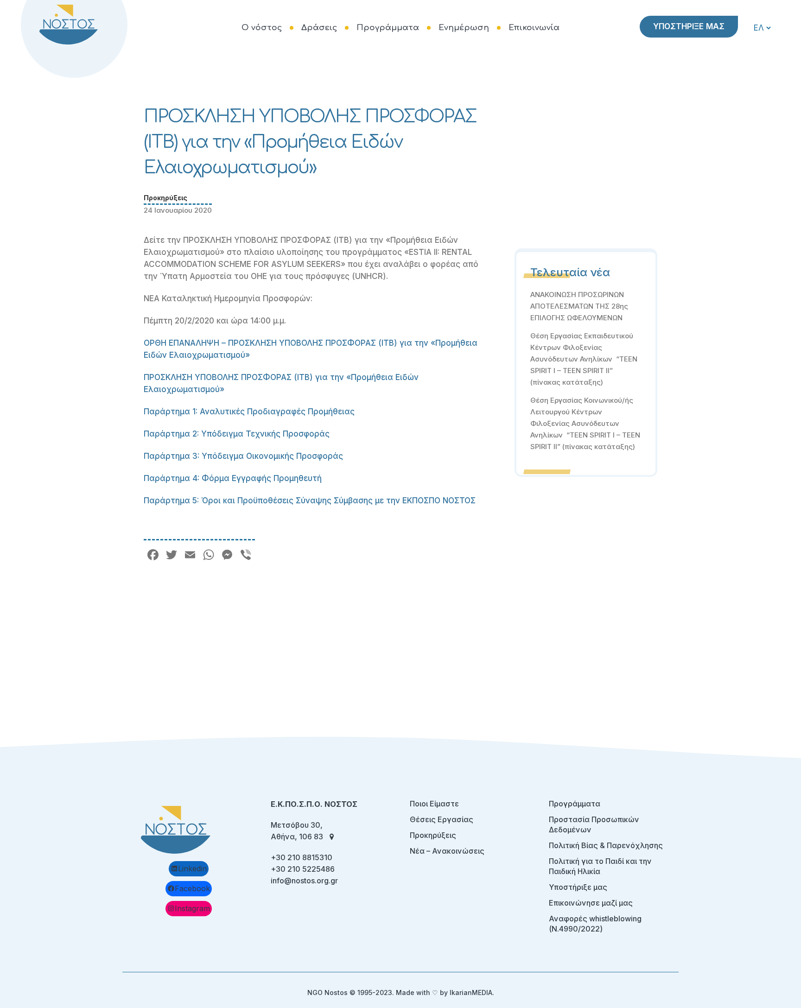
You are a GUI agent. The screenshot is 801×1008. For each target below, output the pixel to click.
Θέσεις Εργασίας (441, 819)
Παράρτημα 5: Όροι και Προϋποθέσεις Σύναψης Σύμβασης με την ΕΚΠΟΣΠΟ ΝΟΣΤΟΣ (310, 500)
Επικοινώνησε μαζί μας (591, 902)
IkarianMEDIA (471, 992)
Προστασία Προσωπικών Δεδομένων (594, 824)
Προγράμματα (574, 803)
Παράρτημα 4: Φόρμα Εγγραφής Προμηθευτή (233, 478)
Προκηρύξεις (165, 198)
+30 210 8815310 (301, 857)
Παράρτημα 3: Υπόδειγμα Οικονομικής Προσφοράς (243, 456)
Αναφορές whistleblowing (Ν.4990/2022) (595, 923)
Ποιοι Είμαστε (434, 803)
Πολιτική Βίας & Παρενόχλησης (606, 845)
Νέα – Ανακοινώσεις (447, 851)
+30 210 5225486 (303, 869)
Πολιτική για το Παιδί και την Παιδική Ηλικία (600, 866)
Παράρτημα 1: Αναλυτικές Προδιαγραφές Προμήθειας (249, 411)
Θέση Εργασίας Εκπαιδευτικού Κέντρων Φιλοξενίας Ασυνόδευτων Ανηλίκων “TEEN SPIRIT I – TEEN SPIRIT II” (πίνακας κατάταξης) (583, 359)
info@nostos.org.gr (304, 880)
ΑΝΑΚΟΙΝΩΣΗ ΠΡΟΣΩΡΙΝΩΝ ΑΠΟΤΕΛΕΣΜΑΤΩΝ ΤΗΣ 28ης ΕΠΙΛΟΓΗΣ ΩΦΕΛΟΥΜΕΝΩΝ (579, 306)
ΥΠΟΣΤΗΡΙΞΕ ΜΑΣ (689, 26)
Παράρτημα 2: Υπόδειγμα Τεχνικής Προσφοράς (237, 433)
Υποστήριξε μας (578, 887)
